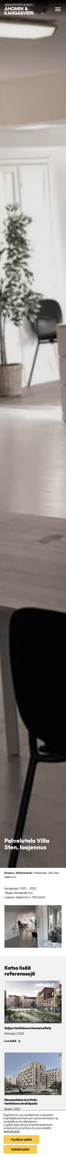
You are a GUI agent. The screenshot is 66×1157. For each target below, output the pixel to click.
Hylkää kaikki (20, 1149)
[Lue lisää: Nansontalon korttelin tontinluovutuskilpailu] (33, 1073)
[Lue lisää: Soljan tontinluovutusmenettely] (33, 1002)
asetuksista (11, 1131)
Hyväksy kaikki (21, 1140)
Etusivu (9, 873)
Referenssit (24, 873)
